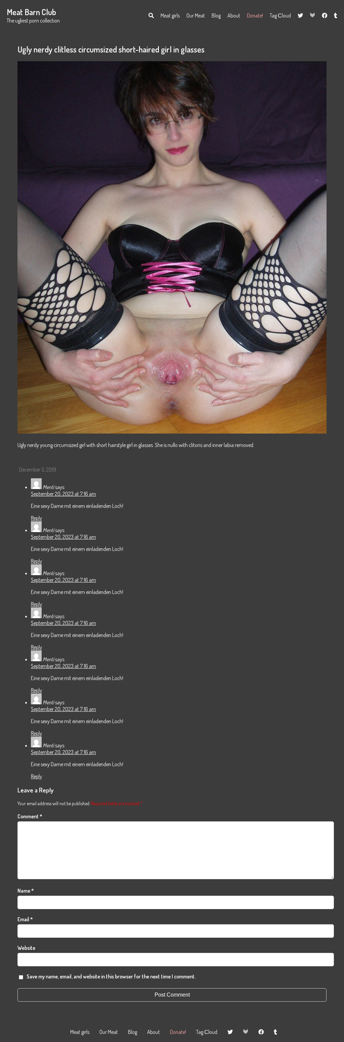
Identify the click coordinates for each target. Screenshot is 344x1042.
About (233, 15)
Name (25, 890)
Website (26, 947)
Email (25, 919)
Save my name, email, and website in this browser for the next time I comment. (111, 976)
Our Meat (195, 15)
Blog (216, 15)
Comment (29, 816)
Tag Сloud (280, 15)
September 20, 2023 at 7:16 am (63, 493)
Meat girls (170, 15)
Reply (36, 518)
